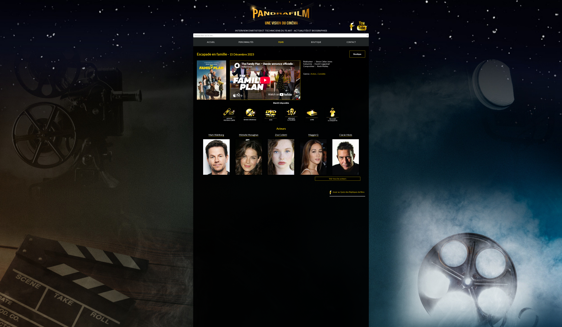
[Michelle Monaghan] (248, 173)
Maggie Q (313, 135)
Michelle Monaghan (248, 135)
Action (313, 74)
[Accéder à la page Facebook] (352, 25)
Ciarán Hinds (345, 135)
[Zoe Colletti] (281, 173)
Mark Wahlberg (216, 135)
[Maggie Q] (313, 173)
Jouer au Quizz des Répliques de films (348, 192)
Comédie (321, 74)
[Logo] (281, 28)
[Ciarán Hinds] (345, 173)
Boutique (357, 54)
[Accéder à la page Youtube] (362, 25)
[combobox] (281, 35)
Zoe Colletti (281, 135)
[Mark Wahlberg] (216, 173)
